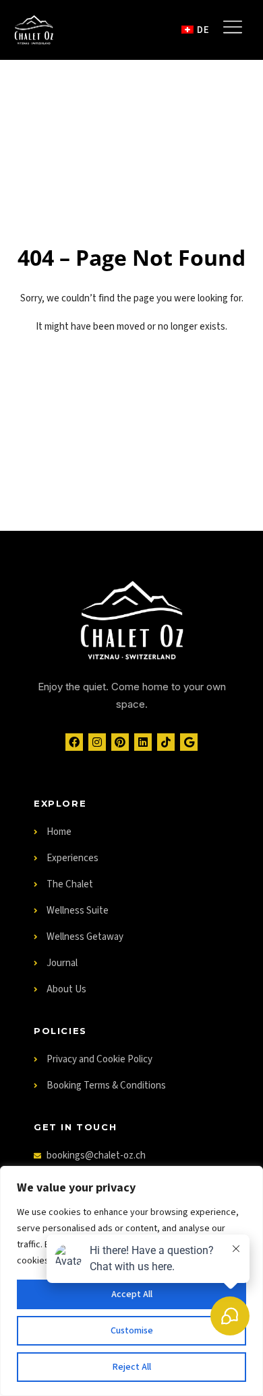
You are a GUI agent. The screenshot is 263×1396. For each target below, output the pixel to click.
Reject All (132, 1367)
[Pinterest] (120, 742)
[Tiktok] (166, 742)
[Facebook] (74, 742)
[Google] (189, 742)
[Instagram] (97, 742)
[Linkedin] (143, 742)
